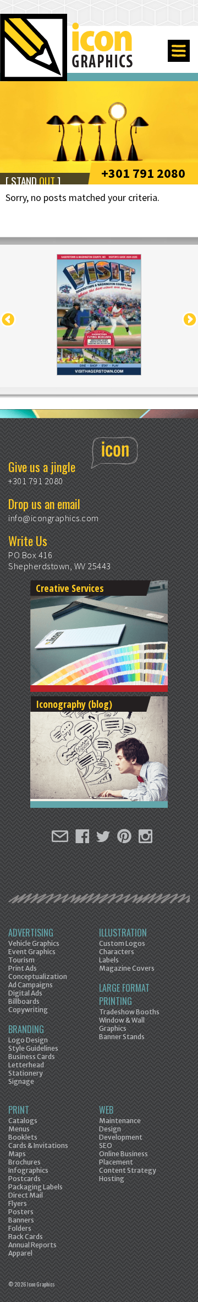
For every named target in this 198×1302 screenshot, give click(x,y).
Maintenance (120, 1120)
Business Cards (31, 1056)
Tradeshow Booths (129, 1012)
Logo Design (28, 1040)
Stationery (25, 1073)
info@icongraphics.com (53, 517)
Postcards (24, 1178)
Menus (19, 1129)
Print (18, 1109)
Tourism (21, 960)
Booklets (22, 1137)
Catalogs (22, 1120)
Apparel (20, 1253)
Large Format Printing (124, 994)
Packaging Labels (35, 1187)
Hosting (111, 1178)
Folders (19, 1228)
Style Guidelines (33, 1048)
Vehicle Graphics (33, 943)
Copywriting (28, 1009)
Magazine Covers (127, 968)
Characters (116, 952)
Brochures (24, 1162)
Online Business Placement (123, 1158)
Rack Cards (25, 1236)
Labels (109, 960)
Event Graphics (32, 952)
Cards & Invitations (38, 1145)
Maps (17, 1154)
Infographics (28, 1170)
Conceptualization (37, 976)
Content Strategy (127, 1170)
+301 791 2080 (143, 173)
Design (110, 1129)
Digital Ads (25, 993)
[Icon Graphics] (67, 53)
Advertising (30, 932)
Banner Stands (122, 1037)
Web (106, 1109)
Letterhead (26, 1065)
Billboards (24, 1001)
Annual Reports (32, 1245)
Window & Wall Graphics (122, 1024)
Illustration (123, 932)
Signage (21, 1081)
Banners (21, 1220)
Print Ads (22, 968)
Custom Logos (122, 943)
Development (120, 1137)
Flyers (17, 1203)
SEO (105, 1145)
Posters (21, 1212)
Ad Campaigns (30, 985)
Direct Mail (25, 1195)
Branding (26, 1029)
